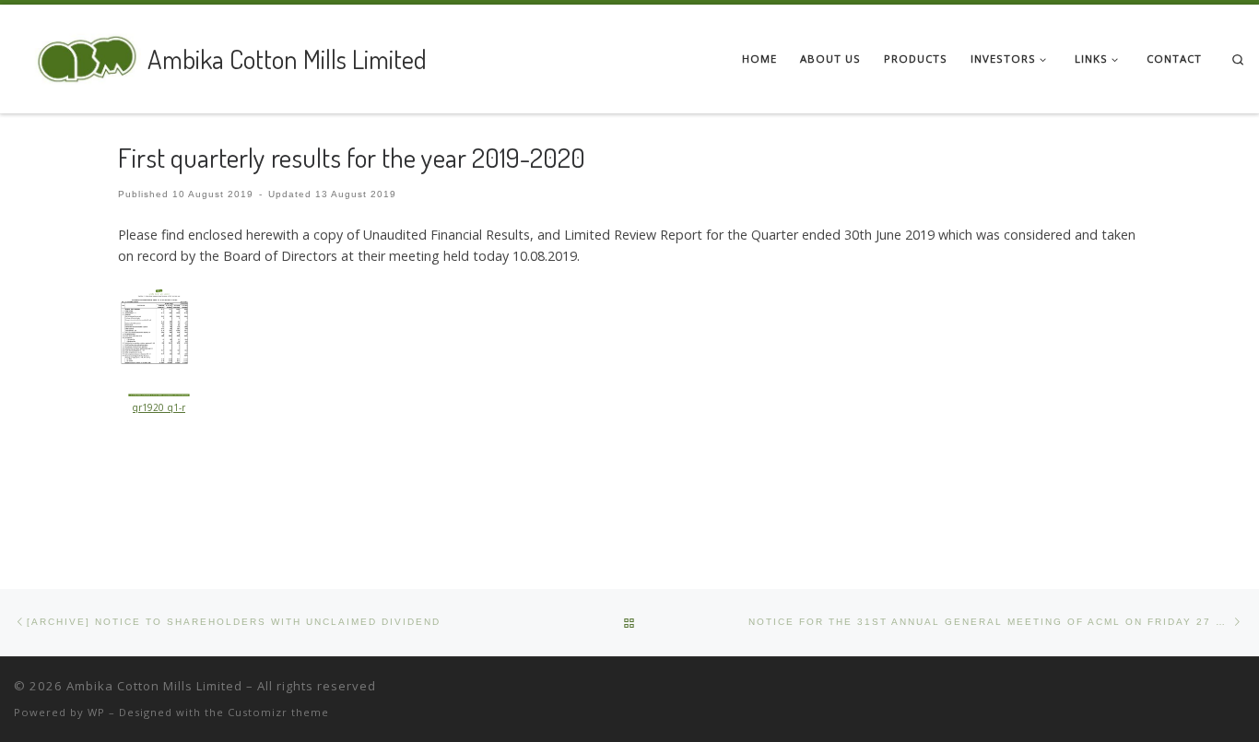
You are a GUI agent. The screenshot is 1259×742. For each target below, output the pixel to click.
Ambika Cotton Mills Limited (154, 685)
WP (96, 712)
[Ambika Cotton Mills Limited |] (77, 55)
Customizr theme (278, 712)
